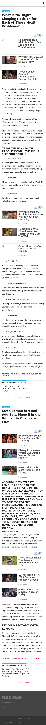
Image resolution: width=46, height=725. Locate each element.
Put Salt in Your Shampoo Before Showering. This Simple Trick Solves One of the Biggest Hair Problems (17, 672)
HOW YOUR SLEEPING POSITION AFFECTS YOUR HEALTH (14, 388)
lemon (36, 659)
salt (41, 659)
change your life (24, 659)
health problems (24, 374)
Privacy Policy (23, 719)
